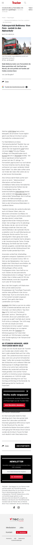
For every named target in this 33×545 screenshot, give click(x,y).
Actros (24, 194)
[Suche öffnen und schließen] (24, 2)
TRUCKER (17, 156)
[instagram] (19, 507)
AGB (15, 538)
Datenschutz (21, 538)
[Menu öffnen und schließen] (3, 3)
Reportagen (10, 17)
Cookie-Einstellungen (16, 540)
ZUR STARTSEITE (23, 446)
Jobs (21, 527)
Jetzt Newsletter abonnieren (14, 405)
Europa (4, 156)
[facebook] (14, 507)
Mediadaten (11, 527)
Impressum (9, 538)
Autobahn (5, 305)
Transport (18, 330)
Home (3, 17)
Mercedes (18, 194)
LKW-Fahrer (12, 131)
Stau (3, 312)
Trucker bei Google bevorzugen (15, 87)
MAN (11, 151)
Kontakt (9, 532)
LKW (22, 149)
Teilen (7, 81)
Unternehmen (19, 191)
